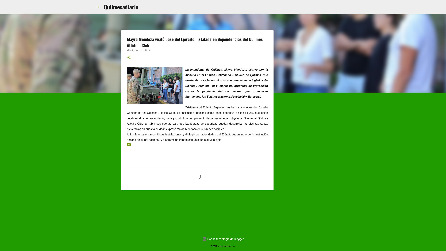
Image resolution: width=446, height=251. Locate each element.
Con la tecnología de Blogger (225, 239)
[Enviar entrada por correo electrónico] (129, 146)
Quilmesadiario (121, 7)
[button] (129, 57)
